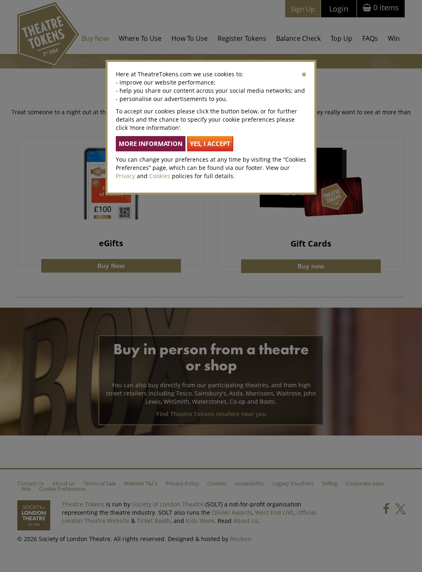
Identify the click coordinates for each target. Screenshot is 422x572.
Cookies (159, 176)
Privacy (125, 176)
